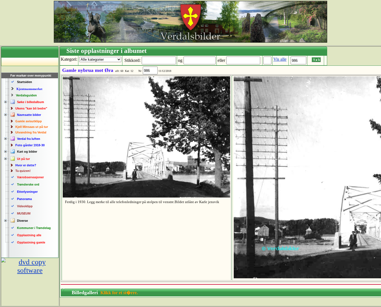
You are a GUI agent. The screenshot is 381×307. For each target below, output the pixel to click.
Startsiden (24, 82)
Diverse (22, 220)
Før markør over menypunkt (30, 75)
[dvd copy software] (30, 270)
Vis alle (279, 59)
